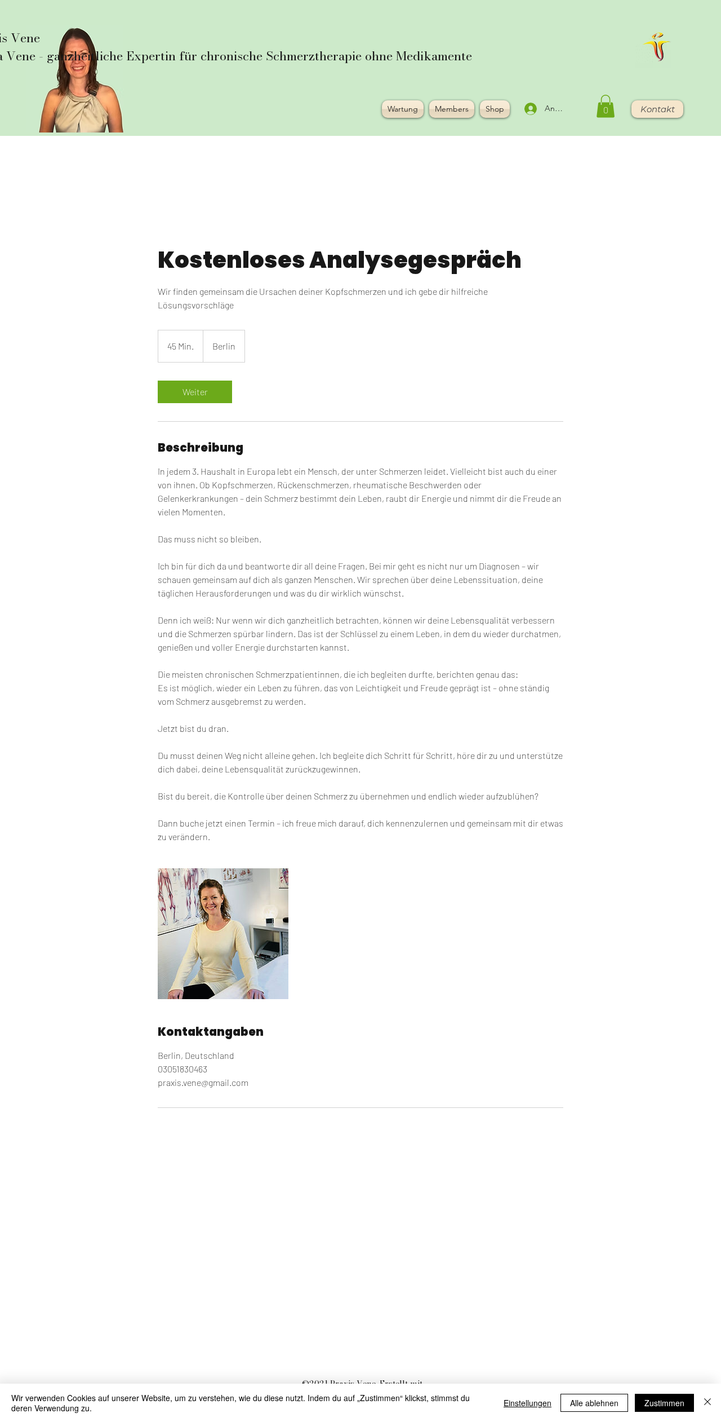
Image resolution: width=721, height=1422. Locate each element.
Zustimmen (664, 1402)
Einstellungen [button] (527, 1402)
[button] (605, 106)
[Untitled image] (223, 933)
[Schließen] (707, 1403)
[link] (195, 392)
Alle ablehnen (594, 1402)
